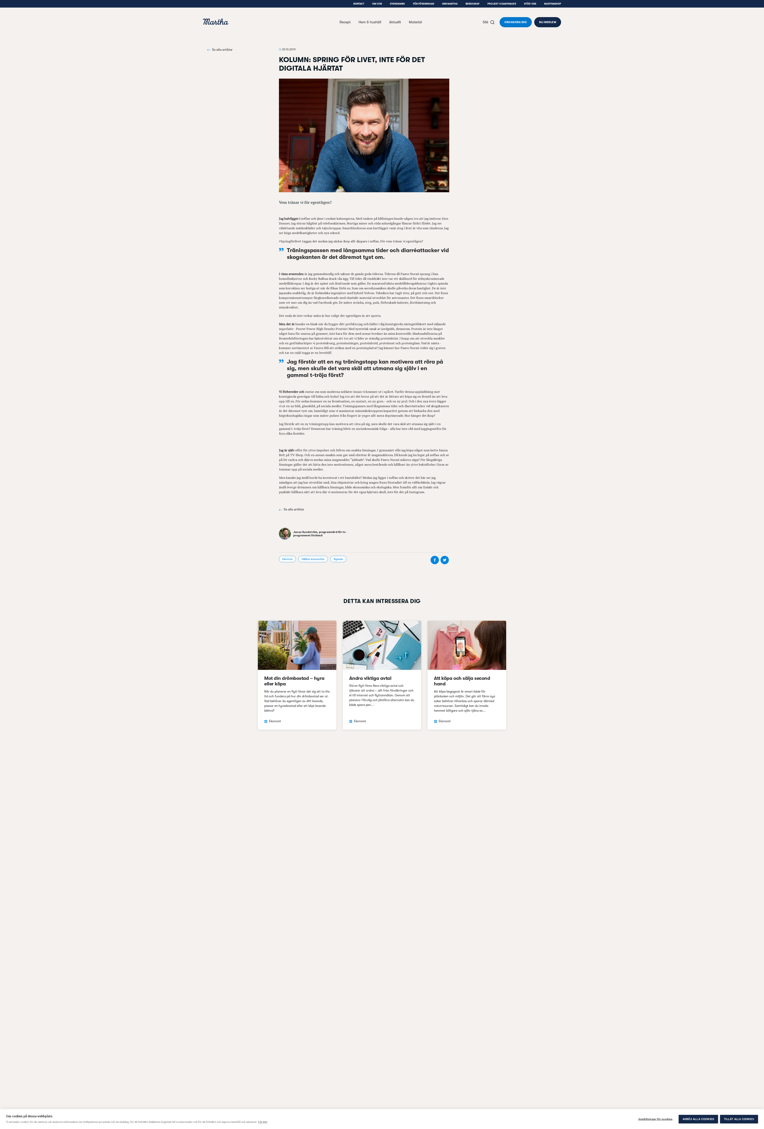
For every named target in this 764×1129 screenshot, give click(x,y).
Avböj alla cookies (698, 1119)
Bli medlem (547, 22)
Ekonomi (287, 559)
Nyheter (338, 559)
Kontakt (358, 3)
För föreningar (423, 3)
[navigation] (215, 22)
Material (415, 22)
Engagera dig (516, 22)
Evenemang (397, 3)
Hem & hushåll (370, 22)
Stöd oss (530, 3)
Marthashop (552, 3)
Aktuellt (395, 22)
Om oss (377, 3)
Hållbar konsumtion (313, 559)
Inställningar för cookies (655, 1119)
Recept (345, 22)
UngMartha (450, 3)
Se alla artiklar (222, 50)
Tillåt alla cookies (739, 1119)
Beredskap (473, 3)
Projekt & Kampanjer (501, 3)
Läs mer (262, 1122)
